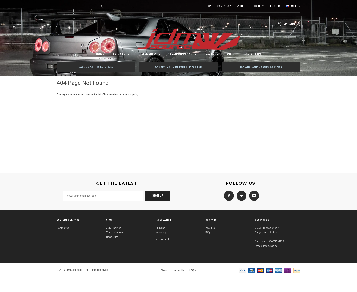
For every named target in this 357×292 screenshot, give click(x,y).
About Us (210, 228)
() (291, 24)
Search (165, 270)
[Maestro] (269, 270)
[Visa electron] (251, 270)
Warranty (161, 232)
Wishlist (242, 6)
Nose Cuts (112, 237)
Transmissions (115, 232)
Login (256, 6)
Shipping (160, 228)
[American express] (278, 270)
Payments (164, 239)
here (111, 94)
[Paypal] (296, 270)
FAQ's (208, 232)
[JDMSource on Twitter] (240, 195)
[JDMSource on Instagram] (253, 195)
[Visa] (242, 270)
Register (274, 6)
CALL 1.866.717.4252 (219, 6)
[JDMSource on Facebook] (228, 195)
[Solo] (287, 270)
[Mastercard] (260, 270)
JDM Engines (113, 228)
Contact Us (63, 228)
